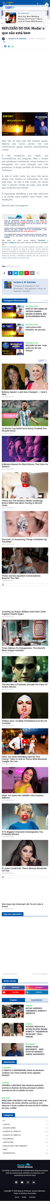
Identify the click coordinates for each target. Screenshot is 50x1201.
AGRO (25, 1149)
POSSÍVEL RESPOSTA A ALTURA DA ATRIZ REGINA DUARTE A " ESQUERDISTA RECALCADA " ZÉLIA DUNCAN (37, 1031)
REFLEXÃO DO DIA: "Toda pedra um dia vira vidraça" (36, 348)
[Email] (32, 273)
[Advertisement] (25, 78)
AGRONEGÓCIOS (25, 1153)
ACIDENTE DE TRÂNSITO (25, 1135)
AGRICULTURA (25, 1142)
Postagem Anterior (10, 974)
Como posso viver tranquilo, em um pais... (36, 328)
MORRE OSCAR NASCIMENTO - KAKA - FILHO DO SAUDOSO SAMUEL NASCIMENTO (35, 1050)
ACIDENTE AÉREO (25, 1128)
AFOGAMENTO (25, 1139)
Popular (13, 1000)
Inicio (17, 1197)
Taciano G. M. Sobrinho (24, 282)
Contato (32, 1197)
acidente (25, 1124)
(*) (25, 1121)
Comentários (36, 1000)
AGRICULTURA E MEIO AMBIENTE (25, 1146)
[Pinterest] (26, 273)
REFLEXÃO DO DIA (13, 266)
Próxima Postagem (40, 974)
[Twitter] (9, 46)
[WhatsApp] (12, 46)
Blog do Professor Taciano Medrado (31, 1191)
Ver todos (44, 300)
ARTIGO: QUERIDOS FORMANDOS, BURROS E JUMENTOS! (36, 1011)
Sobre (24, 1197)
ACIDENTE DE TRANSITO (25, 1131)
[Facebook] (5, 46)
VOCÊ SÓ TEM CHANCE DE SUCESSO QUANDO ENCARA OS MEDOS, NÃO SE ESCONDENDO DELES (36, 312)
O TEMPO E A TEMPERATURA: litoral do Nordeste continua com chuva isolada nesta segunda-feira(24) (23, 1073)
